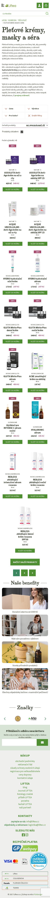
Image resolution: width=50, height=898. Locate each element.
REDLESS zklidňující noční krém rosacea (37, 482)
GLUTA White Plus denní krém (12, 329)
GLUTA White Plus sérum (12, 378)
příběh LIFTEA (25, 797)
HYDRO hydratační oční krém (12, 280)
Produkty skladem (10, 131)
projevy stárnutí (22, 95)
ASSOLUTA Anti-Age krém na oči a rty (12, 175)
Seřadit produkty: (9, 125)
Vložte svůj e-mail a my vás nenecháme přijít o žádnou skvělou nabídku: (25, 736)
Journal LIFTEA (25, 790)
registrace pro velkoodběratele (25, 771)
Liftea (4, 20)
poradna (25, 800)
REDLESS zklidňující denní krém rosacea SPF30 (25, 535)
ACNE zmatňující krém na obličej (37, 378)
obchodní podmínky (25, 761)
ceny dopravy (25, 774)
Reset (36, 115)
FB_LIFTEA (23, 835)
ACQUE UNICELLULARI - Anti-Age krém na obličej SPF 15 (37, 228)
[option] (17, 719)
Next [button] (45, 718)
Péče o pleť (22, 20)
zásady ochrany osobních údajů (25, 767)
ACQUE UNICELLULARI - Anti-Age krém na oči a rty (12, 228)
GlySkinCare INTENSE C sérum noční (12, 428)
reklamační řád (25, 764)
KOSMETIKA (12, 20)
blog (25, 787)
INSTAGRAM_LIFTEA (26, 835)
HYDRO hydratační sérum (37, 280)
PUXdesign (38, 894)
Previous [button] (4, 718)
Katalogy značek (25, 794)
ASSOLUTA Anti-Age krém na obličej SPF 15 (37, 175)
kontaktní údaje (25, 778)
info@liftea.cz (32, 821)
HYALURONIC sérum (37, 431)
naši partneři (25, 807)
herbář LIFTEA (25, 804)
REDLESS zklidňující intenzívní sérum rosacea (12, 481)
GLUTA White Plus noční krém (38, 329)
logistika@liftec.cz (37, 824)
